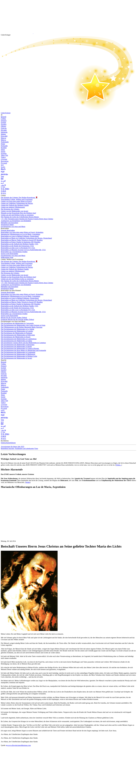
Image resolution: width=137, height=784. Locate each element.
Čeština (3, 119)
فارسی (3, 185)
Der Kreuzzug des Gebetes (10, 209)
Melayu (3, 140)
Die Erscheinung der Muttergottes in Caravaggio (17, 323)
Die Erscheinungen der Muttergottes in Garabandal (18, 352)
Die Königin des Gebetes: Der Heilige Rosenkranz (19, 197)
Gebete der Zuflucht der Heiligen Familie (15, 205)
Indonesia (4, 132)
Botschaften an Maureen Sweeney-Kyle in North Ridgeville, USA (23, 250)
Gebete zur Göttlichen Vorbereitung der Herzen (17, 203)
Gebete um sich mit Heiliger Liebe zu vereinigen (17, 215)
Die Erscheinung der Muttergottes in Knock (15, 337)
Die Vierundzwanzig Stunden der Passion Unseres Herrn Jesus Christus (27, 219)
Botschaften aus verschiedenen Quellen (14, 252)
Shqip (3, 150)
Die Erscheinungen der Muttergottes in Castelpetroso (18, 339)
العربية (3, 181)
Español (3, 124)
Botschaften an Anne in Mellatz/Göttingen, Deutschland (20, 236)
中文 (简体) (5, 189)
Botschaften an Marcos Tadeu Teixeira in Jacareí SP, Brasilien (22, 240)
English (3, 122)
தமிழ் (2, 410)
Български (4, 161)
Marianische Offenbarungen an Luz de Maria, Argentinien (20, 234)
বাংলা (2, 165)
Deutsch (3, 121)
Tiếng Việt (4, 155)
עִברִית (3, 187)
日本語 (3, 191)
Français (4, 128)
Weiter (28, 482)
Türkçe (3, 157)
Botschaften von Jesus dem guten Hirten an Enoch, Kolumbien (22, 232)
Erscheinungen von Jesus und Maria (13, 226)
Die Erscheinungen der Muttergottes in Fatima (16, 341)
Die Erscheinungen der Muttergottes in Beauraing (17, 345)
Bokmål (3, 117)
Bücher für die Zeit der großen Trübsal (14, 317)
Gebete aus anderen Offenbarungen (13, 207)
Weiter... (118, 465)
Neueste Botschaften (8, 230)
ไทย (2, 176)
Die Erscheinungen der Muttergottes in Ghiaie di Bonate (20, 348)
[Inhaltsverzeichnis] (17, 523)
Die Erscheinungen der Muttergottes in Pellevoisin (18, 335)
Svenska (4, 153)
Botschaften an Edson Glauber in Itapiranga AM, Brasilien (20, 242)
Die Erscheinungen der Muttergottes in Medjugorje (18, 354)
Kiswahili (4, 136)
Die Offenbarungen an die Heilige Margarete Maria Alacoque (21, 327)
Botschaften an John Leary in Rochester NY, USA (18, 248)
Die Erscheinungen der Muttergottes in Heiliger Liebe (19, 356)
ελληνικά (4, 159)
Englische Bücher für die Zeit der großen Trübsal (17, 319)
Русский (4, 163)
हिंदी (2, 179)
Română (4, 148)
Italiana (3, 134)
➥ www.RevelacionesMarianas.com (18, 745)
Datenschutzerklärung (8, 443)
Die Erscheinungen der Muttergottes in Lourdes (17, 331)
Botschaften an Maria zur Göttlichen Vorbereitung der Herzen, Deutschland (26, 238)
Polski (3, 144)
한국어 (3, 193)
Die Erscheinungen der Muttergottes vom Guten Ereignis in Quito (23, 325)
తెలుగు (3, 169)
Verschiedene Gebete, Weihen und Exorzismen (17, 199)
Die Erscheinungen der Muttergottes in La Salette (17, 329)
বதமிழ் (3, 167)
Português (4, 146)
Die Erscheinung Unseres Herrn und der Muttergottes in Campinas (23, 343)
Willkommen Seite (7, 257)
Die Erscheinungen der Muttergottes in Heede (16, 346)
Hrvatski (4, 130)
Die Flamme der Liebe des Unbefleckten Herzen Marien (20, 217)
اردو (2, 183)
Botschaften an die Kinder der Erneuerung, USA (17, 246)
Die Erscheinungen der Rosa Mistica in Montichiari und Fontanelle (23, 350)
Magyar (3, 138)
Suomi (3, 151)
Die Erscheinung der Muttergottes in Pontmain (16, 333)
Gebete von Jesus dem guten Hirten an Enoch (16, 201)
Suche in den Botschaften (9, 254)
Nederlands (5, 142)
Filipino (3, 126)
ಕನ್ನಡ (2, 171)
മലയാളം (4, 174)
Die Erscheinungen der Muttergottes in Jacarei (16, 358)
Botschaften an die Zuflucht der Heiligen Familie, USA (19, 244)
